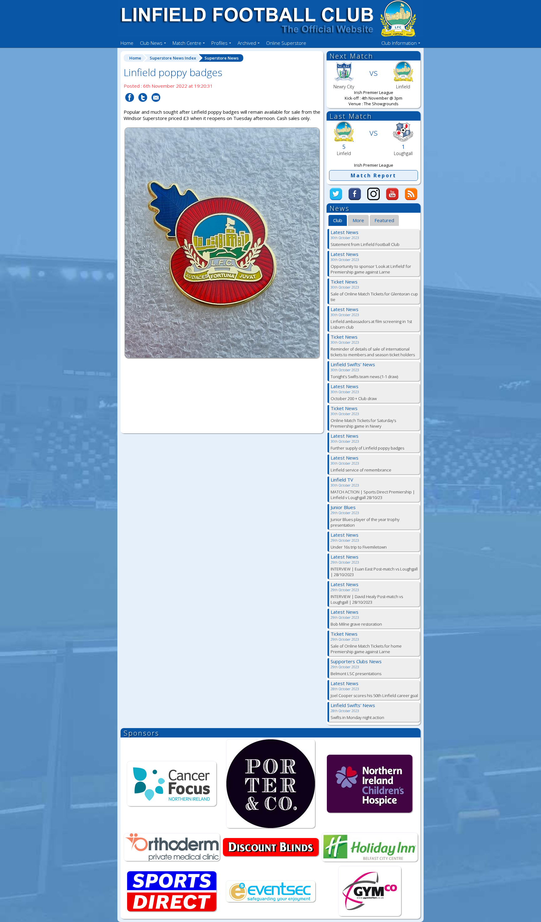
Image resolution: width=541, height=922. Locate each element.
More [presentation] (358, 220)
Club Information (399, 43)
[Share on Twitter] (143, 105)
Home (127, 43)
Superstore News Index (173, 58)
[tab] (337, 220)
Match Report (373, 175)
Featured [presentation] (384, 220)
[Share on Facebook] (130, 105)
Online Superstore (286, 43)
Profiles (219, 43)
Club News (151, 43)
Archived (247, 43)
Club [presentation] (337, 220)
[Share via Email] (156, 105)
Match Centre (187, 43)
